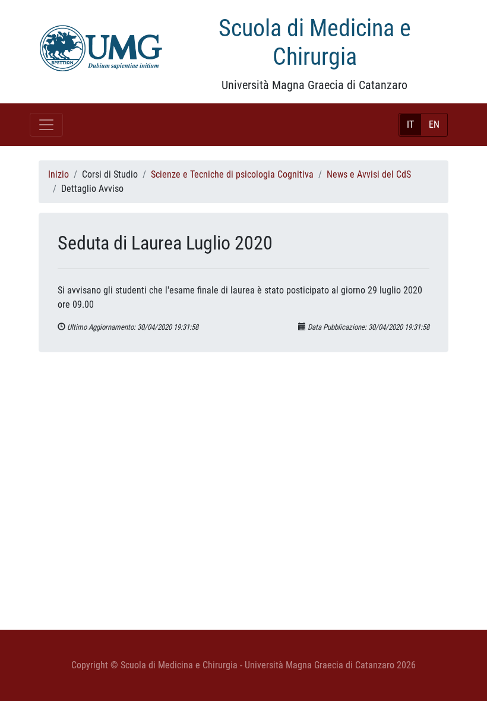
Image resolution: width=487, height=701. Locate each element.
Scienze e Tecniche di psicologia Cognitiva (232, 174)
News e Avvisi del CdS (369, 174)
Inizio (58, 174)
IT (410, 124)
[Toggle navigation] (46, 125)
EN (434, 124)
